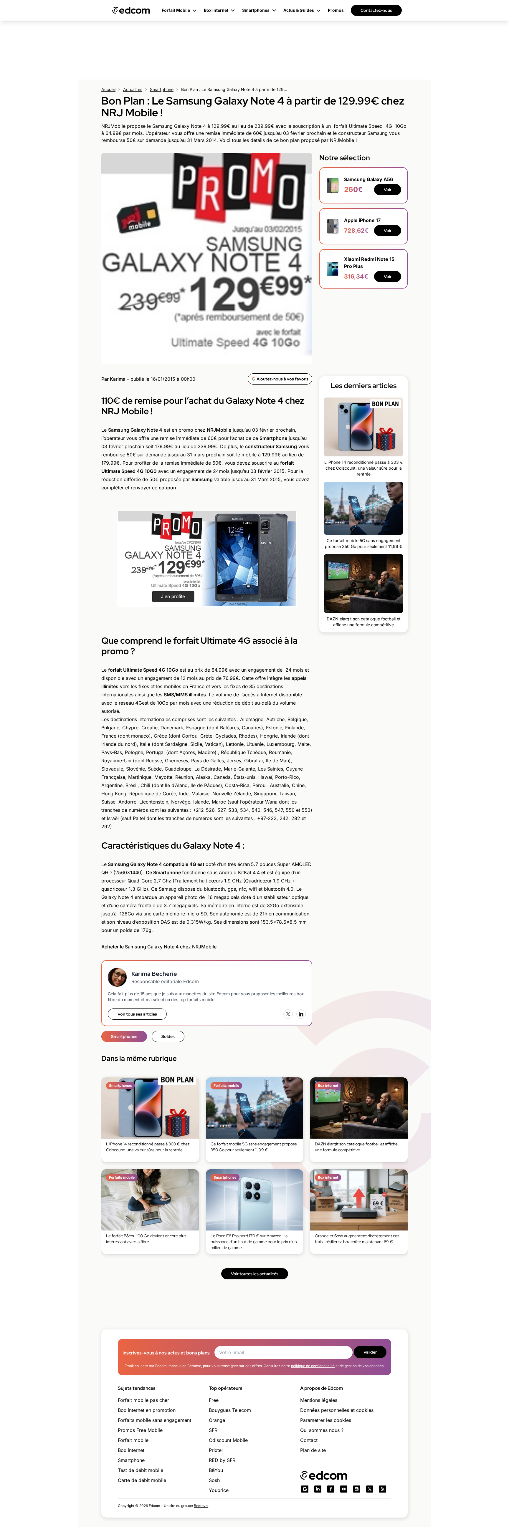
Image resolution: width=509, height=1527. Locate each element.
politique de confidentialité (313, 1366)
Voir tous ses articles (137, 1014)
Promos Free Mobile (140, 1430)
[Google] (305, 1489)
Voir (387, 189)
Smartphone (161, 89)
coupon (167, 488)
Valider (370, 1352)
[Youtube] (343, 1489)
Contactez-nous (376, 10)
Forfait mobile (133, 1440)
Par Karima (113, 379)
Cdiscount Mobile (228, 1440)
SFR (213, 1430)
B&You (216, 1470)
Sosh (214, 1480)
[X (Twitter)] (288, 1014)
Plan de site (313, 1450)
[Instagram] (356, 1489)
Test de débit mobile (140, 1470)
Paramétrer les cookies (325, 1420)
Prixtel (216, 1450)
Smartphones (124, 1036)
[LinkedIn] (301, 1014)
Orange (217, 1420)
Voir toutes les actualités (254, 1273)
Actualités (132, 89)
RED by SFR (222, 1460)
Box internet (131, 1450)
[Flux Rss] (382, 1489)
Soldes (168, 1036)
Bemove (201, 1505)
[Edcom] (131, 10)
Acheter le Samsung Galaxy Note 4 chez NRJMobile (159, 947)
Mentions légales (318, 1400)
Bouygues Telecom (230, 1410)
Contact (309, 1440)
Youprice (219, 1490)
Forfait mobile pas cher (143, 1400)
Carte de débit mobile (142, 1480)
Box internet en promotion (147, 1410)
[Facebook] (331, 1489)
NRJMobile (219, 430)
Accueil (108, 89)
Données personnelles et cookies (337, 1410)
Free (214, 1400)
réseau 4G (130, 703)
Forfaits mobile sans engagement (154, 1420)
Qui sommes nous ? (321, 1430)
